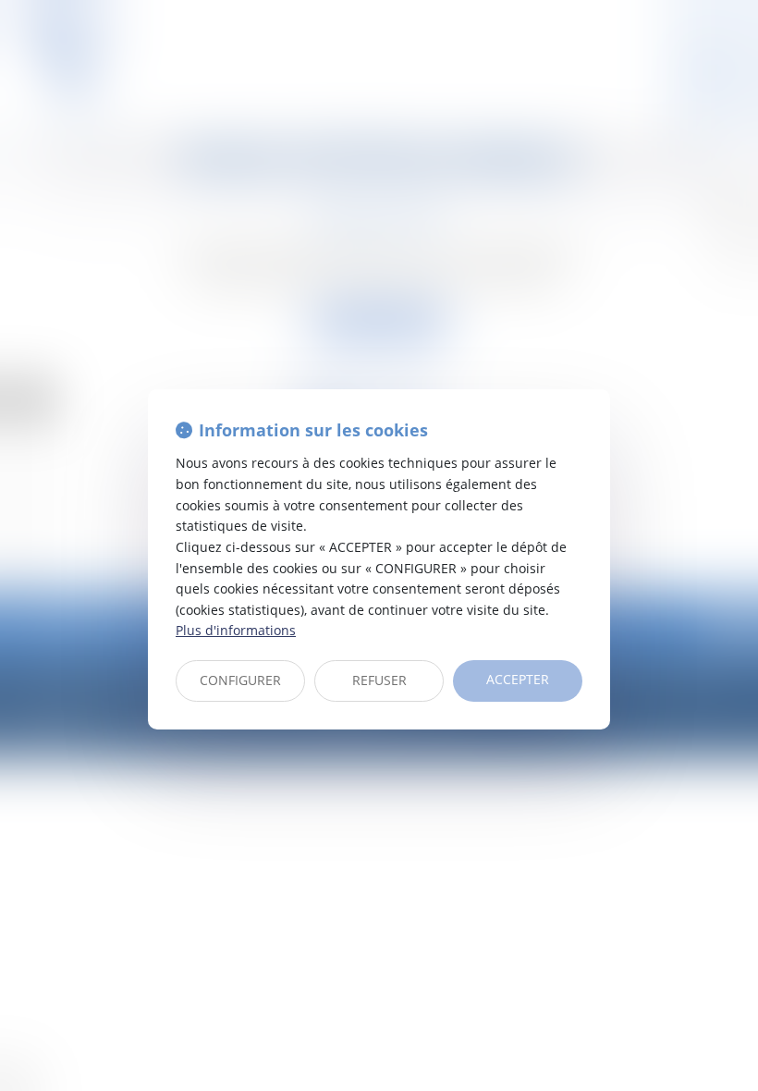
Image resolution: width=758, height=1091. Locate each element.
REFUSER (379, 680)
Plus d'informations (236, 630)
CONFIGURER (240, 680)
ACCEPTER (517, 679)
